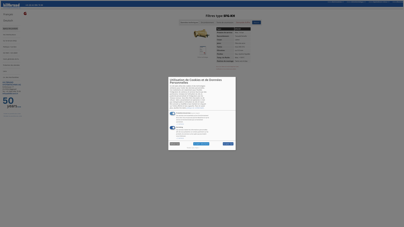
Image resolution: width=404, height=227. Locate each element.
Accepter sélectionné (201, 144)
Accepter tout (228, 144)
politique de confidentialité (195, 108)
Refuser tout (174, 144)
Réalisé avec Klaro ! (193, 148)
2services (180, 124)
